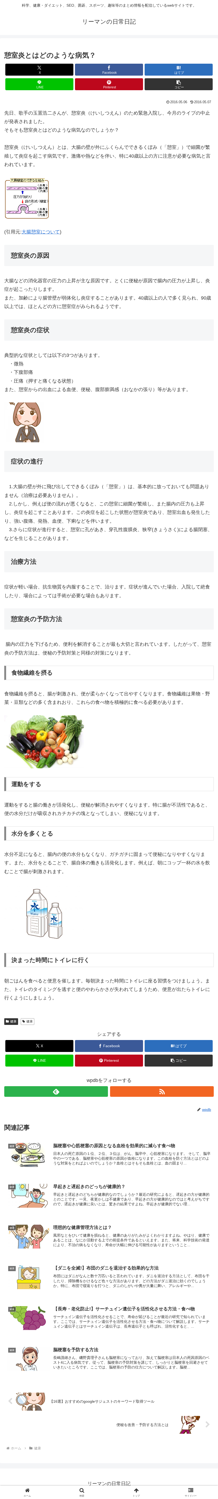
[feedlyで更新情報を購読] (56, 1091)
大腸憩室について (41, 232)
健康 (13, 1021)
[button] (179, 84)
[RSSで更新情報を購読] (162, 1091)
